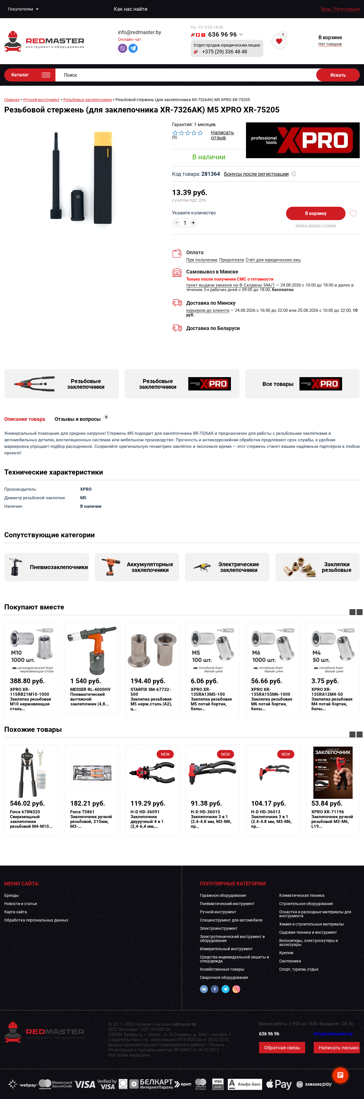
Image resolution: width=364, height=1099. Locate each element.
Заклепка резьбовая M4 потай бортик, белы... (331, 699)
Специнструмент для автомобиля (231, 920)
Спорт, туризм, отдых (298, 969)
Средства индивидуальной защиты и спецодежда (234, 959)
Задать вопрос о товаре (315, 225)
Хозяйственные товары (222, 969)
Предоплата (231, 260)
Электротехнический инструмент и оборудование (232, 938)
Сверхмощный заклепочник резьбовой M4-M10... (31, 819)
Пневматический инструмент (227, 903)
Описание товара (24, 419)
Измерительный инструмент (226, 949)
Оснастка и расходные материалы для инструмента (315, 914)
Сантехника (290, 961)
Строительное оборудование (306, 903)
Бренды (11, 895)
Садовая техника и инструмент (308, 932)
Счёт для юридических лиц (273, 260)
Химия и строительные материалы (311, 924)
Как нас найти (130, 9)
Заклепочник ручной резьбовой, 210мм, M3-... (91, 819)
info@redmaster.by (139, 32)
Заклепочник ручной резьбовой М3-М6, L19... (332, 819)
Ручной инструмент (41, 99)
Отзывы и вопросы (81, 419)
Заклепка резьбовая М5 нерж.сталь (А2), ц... (151, 699)
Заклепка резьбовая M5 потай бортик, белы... (211, 699)
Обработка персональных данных (36, 920)
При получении (201, 260)
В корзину (315, 213)
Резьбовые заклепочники (87, 99)
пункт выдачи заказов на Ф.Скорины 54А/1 (230, 285)
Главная (12, 99)
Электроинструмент (218, 928)
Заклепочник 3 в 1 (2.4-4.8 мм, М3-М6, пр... (211, 819)
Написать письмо (339, 1047)
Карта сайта (15, 912)
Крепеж (286, 952)
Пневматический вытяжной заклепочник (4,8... (90, 697)
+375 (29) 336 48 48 (224, 51)
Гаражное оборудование (223, 895)
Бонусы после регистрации (256, 174)
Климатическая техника (301, 895)
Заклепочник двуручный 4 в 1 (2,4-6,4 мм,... (147, 819)
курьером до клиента (207, 310)
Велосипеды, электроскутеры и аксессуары (308, 942)
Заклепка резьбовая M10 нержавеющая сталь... (30, 699)
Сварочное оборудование (224, 977)
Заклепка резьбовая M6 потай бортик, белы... (271, 699)
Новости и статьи (20, 903)
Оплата (195, 252)
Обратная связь (282, 1047)
